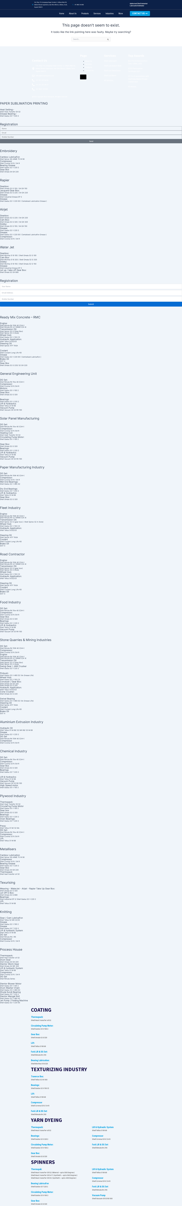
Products (85, 13)
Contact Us (89, 70)
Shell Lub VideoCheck (112, 70)
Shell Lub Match (110, 75)
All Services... (109, 80)
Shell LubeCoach (110, 61)
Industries (110, 13)
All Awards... (132, 86)
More (120, 13)
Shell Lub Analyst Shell (112, 66)
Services (97, 13)
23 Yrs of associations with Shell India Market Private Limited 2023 (138, 79)
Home (61, 13)
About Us (72, 13)
